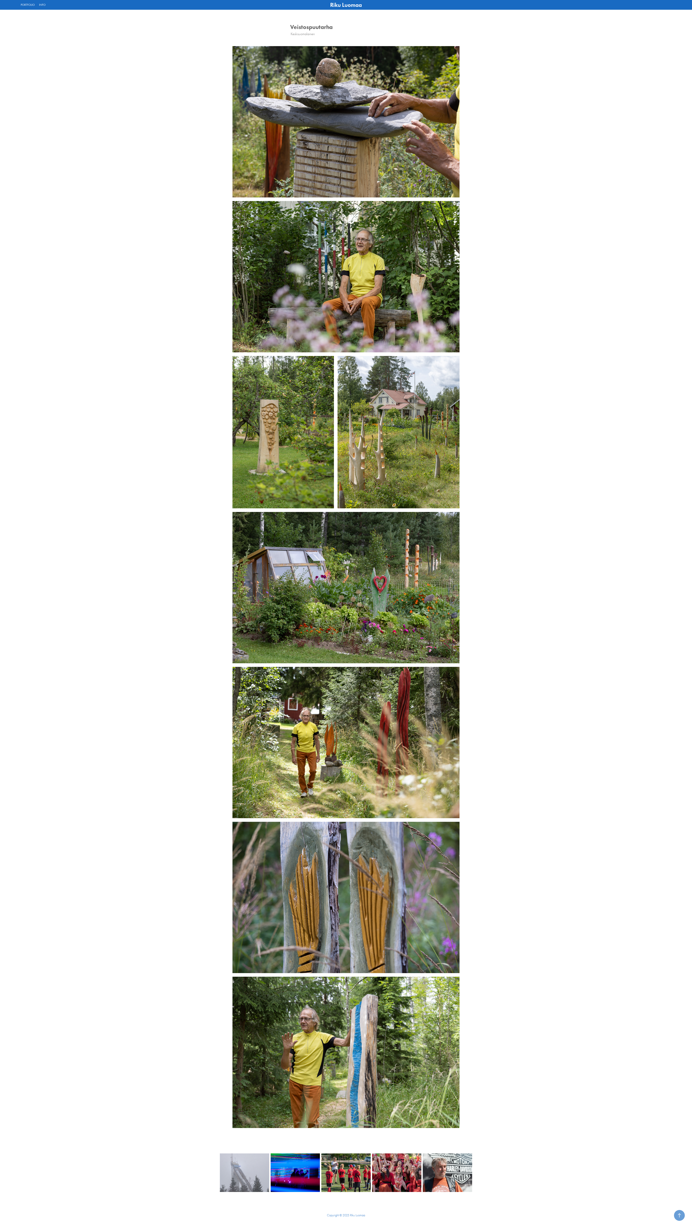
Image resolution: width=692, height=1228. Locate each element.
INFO (42, 4)
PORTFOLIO (28, 4)
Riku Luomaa (346, 4)
